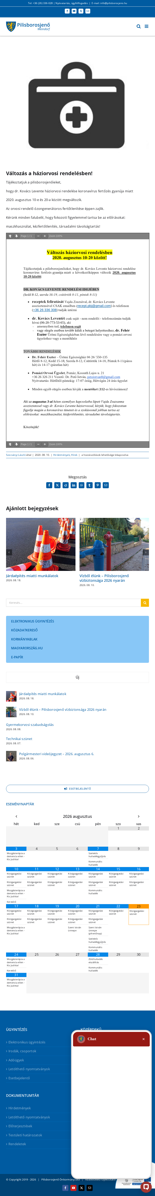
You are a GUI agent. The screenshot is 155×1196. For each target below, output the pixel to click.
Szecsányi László (16, 455)
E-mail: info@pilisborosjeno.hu (109, 3)
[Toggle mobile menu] (147, 26)
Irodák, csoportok (22, 1051)
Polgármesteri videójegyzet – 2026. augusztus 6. (56, 754)
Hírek (74, 455)
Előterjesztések (20, 1126)
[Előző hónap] (16, 816)
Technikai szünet (19, 739)
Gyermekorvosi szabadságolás (30, 724)
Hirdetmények (61, 455)
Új (77, 677)
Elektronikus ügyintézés (27, 1042)
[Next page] (17, 236)
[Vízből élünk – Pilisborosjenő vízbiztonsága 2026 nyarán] (11, 709)
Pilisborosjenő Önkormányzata (60, 1179)
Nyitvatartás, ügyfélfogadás (72, 3)
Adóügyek (16, 1060)
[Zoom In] (45, 236)
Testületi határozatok (25, 1135)
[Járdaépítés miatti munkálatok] (11, 693)
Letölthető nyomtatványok (29, 1069)
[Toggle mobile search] (139, 26)
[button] (9, 552)
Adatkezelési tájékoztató (100, 1179)
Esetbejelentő (19, 1078)
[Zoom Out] (38, 236)
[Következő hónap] (139, 816)
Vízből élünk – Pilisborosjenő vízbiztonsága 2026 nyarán (104, 578)
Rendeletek (17, 1144)
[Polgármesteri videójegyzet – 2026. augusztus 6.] (11, 753)
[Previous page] (10, 236)
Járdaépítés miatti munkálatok (32, 575)
